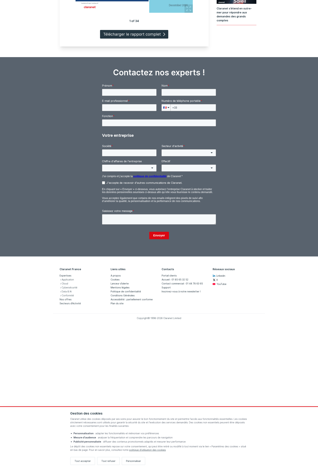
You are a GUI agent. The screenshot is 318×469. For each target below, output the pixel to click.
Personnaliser (133, 461)
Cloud (65, 283)
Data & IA (67, 291)
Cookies (115, 279)
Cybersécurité (69, 287)
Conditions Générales (123, 295)
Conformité (68, 295)
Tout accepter (83, 461)
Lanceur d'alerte (120, 283)
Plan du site (117, 303)
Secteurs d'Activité (70, 303)
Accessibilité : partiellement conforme (132, 299)
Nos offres (66, 299)
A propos (116, 275)
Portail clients (169, 275)
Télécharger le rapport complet (132, 34)
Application (68, 279)
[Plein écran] (189, 8)
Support (166, 287)
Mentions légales (120, 287)
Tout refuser (108, 461)
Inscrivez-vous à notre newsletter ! (181, 291)
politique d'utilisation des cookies (147, 449)
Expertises (65, 275)
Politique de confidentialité (126, 291)
